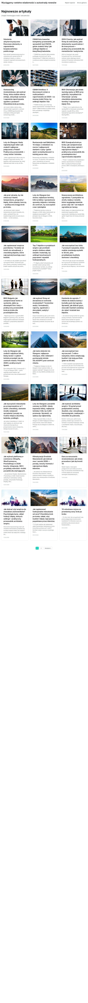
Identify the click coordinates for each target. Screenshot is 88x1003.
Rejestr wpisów (70, 3)
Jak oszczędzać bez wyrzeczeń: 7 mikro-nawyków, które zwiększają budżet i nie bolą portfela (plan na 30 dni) (73, 356)
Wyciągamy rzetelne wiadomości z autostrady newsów (28, 2)
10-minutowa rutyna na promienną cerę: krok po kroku (72, 511)
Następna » (48, 548)
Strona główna (82, 3)
